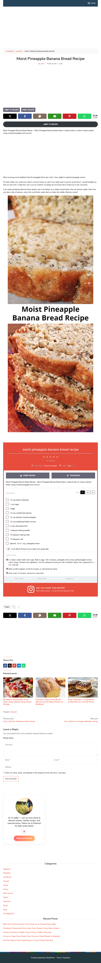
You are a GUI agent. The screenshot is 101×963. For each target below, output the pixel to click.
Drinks (5, 889)
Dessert (14, 712)
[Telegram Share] (19, 666)
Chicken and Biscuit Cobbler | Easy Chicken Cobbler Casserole (27, 932)
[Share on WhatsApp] (84, 116)
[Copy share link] (40, 116)
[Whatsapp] (24, 666)
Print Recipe (28, 109)
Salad (5, 897)
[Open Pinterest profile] (24, 831)
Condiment (7, 877)
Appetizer (6, 869)
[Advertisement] (50, 27)
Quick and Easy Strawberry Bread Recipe (19, 720)
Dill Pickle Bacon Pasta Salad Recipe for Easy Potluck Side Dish (28, 940)
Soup (5, 909)
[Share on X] (10, 116)
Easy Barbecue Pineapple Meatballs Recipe (81, 720)
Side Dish (7, 901)
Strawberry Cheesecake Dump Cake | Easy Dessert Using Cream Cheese (17, 701)
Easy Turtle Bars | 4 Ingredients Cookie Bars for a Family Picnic (81, 700)
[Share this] (5, 666)
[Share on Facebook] (25, 116)
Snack (5, 905)
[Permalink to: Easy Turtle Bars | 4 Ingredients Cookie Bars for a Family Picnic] (83, 687)
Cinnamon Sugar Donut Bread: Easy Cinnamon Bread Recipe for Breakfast (49, 701)
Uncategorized (8, 913)
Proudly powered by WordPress (43, 957)
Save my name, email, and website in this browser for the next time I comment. (35, 772)
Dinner (5, 885)
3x (93, 492)
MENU (93, 3)
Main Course (8, 893)
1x (83, 492)
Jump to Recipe (11, 109)
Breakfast (7, 873)
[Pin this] (14, 666)
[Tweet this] (10, 666)
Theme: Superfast (63, 957)
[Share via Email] (54, 116)
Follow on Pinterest (24, 838)
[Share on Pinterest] (69, 116)
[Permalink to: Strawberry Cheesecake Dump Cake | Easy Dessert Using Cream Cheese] (18, 687)
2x (88, 492)
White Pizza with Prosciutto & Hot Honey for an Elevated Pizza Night (29, 924)
